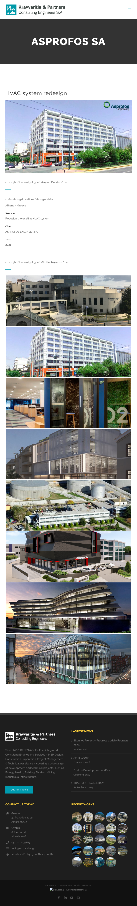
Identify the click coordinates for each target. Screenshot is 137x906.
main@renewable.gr (23, 848)
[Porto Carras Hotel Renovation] (88, 850)
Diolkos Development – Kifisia (91, 770)
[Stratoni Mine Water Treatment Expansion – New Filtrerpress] (111, 862)
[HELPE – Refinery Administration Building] (111, 828)
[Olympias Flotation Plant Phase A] (76, 839)
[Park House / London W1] (111, 850)
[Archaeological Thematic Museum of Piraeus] (99, 839)
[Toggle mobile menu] (130, 10)
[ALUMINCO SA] (122, 828)
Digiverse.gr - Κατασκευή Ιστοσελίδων (70, 890)
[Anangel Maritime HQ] (122, 839)
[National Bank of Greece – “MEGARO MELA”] (76, 862)
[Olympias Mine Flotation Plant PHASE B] (99, 862)
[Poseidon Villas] (76, 817)
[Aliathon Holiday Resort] (99, 850)
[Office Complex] (99, 828)
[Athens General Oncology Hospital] (88, 839)
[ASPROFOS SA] (76, 828)
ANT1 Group (80, 757)
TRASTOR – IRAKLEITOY (88, 783)
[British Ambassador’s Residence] (88, 817)
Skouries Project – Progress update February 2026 (100, 743)
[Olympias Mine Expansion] (76, 850)
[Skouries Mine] (99, 817)
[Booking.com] (88, 828)
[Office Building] (122, 850)
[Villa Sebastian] (111, 817)
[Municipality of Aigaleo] (122, 817)
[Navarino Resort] (111, 839)
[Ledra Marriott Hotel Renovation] (88, 862)
